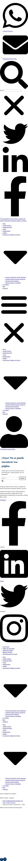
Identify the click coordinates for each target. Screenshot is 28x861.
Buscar (2, 90)
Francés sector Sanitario (12, 281)
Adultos (5, 233)
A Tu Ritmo (6, 284)
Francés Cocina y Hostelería (13, 283)
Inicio (4, 223)
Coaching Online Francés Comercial (15, 279)
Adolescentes (6, 231)
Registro (9, 854)
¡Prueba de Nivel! (7, 227)
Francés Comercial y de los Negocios (15, 277)
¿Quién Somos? (7, 225)
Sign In (14, 854)
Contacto (5, 288)
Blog (4, 286)
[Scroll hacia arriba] (1, 859)
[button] (14, 75)
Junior (4, 229)
